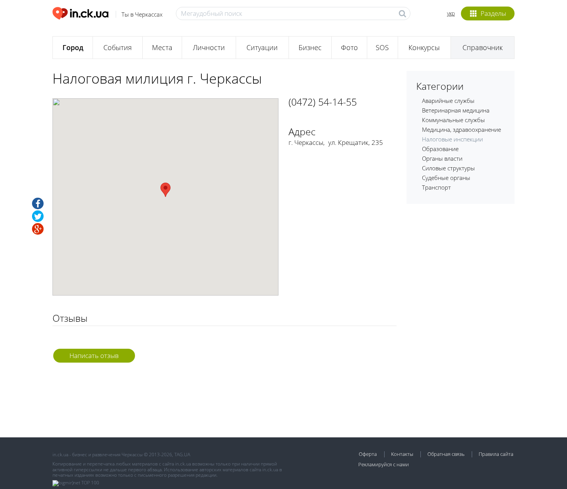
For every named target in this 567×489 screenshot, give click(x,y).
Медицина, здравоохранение (461, 129)
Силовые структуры (448, 168)
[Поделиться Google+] (38, 229)
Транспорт (436, 187)
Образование (440, 149)
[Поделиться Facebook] (38, 203)
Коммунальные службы (453, 120)
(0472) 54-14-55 (323, 101)
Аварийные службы (448, 100)
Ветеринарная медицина (455, 110)
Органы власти (442, 158)
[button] (165, 190)
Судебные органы (446, 177)
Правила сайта (496, 453)
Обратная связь (445, 453)
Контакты (402, 453)
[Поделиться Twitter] (38, 216)
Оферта (368, 453)
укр (451, 13)
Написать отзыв (94, 355)
